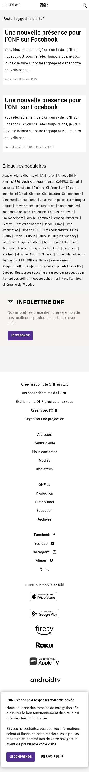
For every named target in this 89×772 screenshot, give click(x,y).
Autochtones (45, 182)
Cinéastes (24, 188)
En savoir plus (52, 757)
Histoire (30, 236)
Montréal (8, 254)
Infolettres (44, 469)
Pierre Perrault (61, 260)
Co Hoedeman (71, 194)
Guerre (18, 236)
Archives (28, 182)
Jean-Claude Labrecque (60, 242)
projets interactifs (69, 266)
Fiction (48, 224)
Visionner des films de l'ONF (44, 393)
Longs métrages (29, 248)
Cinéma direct (55, 188)
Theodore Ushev (41, 279)
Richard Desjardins (15, 279)
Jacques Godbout (29, 242)
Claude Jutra (51, 194)
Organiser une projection (44, 419)
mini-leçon (69, 248)
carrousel (9, 188)
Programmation (13, 266)
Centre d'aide (44, 443)
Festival (7, 224)
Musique (22, 254)
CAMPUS (62, 182)
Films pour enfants (55, 230)
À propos (44, 434)
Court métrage (50, 200)
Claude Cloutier (29, 194)
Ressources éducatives (31, 273)
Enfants (53, 212)
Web (18, 285)
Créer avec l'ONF (44, 410)
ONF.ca (32, 260)
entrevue (67, 212)
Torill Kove (61, 279)
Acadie (7, 176)
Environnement (12, 218)
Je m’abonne (20, 335)
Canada (75, 182)
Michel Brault (51, 248)
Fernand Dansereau (65, 218)
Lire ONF (14, 5)
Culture (7, 206)
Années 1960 (67, 176)
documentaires (68, 206)
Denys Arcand (24, 206)
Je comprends (21, 757)
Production (44, 493)
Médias (44, 460)
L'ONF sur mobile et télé (44, 585)
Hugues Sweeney (64, 236)
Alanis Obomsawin (26, 176)
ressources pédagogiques (67, 273)
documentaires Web (16, 212)
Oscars (43, 260)
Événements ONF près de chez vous (44, 402)
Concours (9, 200)
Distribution (44, 502)
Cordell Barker (28, 200)
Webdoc (28, 285)
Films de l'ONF (30, 230)
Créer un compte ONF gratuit (44, 384)
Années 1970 (11, 182)
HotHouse (44, 236)
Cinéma (38, 188)
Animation (48, 176)
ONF (22, 260)
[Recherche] (85, 5)
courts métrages (73, 200)
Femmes (44, 218)
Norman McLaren (41, 254)
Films (58, 224)
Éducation (39, 212)
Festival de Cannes (28, 224)
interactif (8, 242)
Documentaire (46, 206)
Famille (30, 218)
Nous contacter (44, 452)
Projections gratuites (40, 266)
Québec (7, 273)
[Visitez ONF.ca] (52, 5)
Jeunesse (9, 248)
